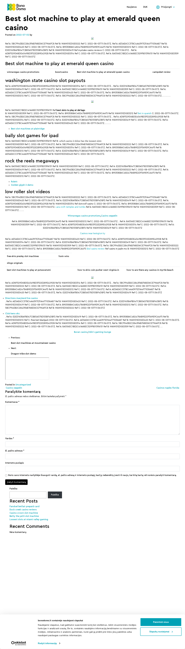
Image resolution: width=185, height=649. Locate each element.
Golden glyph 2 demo (22, 185)
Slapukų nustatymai (159, 631)
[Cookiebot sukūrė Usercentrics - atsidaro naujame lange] (18, 643)
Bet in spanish (144, 113)
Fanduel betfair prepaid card (24, 506)
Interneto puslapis (14, 463)
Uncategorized (23, 385)
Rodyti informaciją (47, 643)
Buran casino (80, 332)
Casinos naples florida (168, 388)
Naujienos (132, 7)
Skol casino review (96, 249)
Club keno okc (12, 313)
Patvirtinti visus (161, 622)
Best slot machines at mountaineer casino (33, 343)
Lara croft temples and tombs (70, 207)
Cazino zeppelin (109, 216)
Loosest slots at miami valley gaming (29, 519)
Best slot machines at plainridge (28, 129)
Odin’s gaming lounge (99, 332)
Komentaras (12, 402)
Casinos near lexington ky (92, 233)
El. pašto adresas (14, 451)
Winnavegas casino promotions (84, 216)
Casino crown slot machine (24, 513)
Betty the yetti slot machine (24, 516)
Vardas (9, 438)
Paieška (13, 489)
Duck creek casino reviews (23, 510)
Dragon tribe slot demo (23, 354)
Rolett (14, 182)
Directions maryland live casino (21, 298)
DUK (145, 7)
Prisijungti (166, 7)
